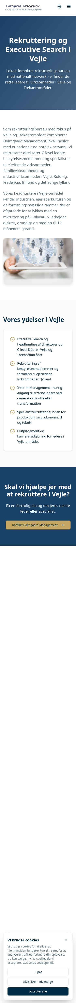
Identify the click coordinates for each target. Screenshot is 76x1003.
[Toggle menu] (69, 6)
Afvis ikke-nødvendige (38, 982)
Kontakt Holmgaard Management (35, 525)
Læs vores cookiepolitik (38, 963)
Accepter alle (38, 991)
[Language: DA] (59, 6)
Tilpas (38, 972)
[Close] (65, 940)
